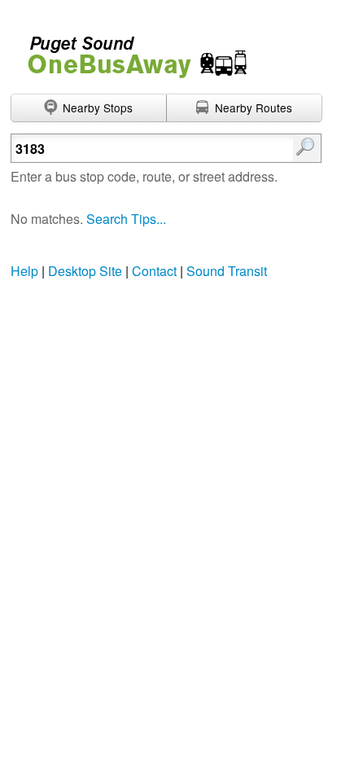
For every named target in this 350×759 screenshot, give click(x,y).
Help (24, 270)
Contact (154, 270)
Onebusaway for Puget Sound (130, 50)
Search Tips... (126, 218)
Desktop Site (85, 270)
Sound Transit (226, 270)
